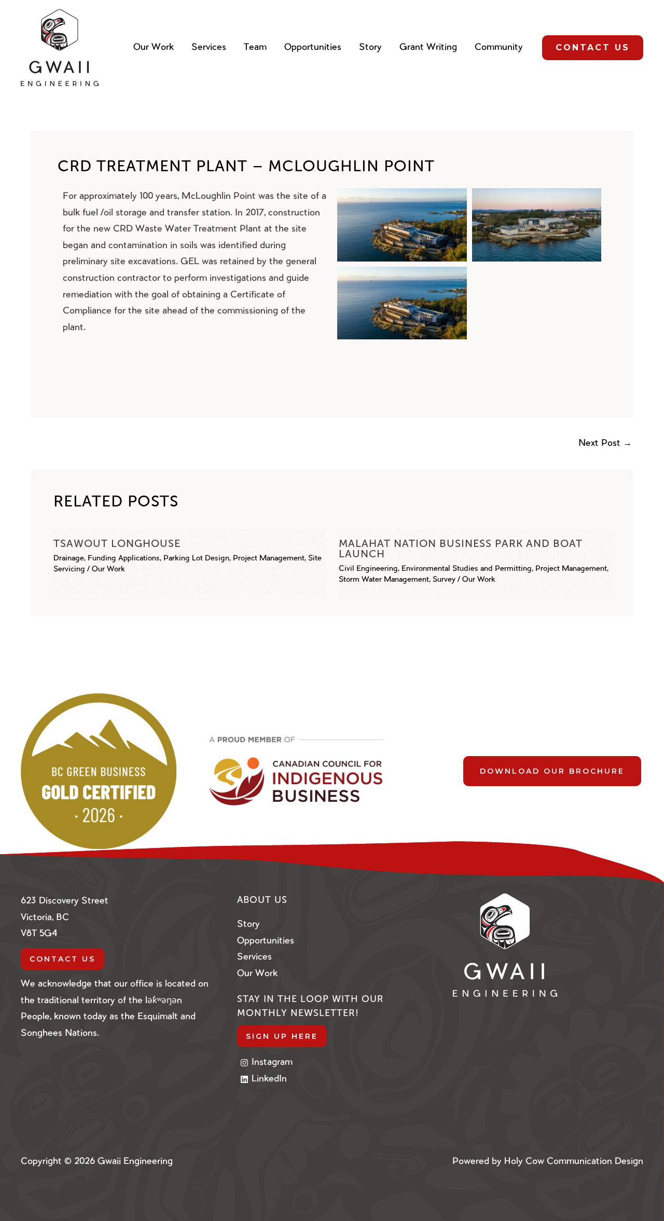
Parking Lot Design (196, 559)
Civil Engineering (368, 569)
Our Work (108, 569)
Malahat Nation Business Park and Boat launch (461, 548)
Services (254, 957)
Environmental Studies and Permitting (467, 569)
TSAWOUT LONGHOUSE (117, 543)
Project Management (269, 559)
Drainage (68, 559)
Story (248, 924)
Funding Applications (124, 559)
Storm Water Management (384, 580)
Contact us (62, 959)
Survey (444, 580)
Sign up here (282, 1036)
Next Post (605, 443)
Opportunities (265, 941)
